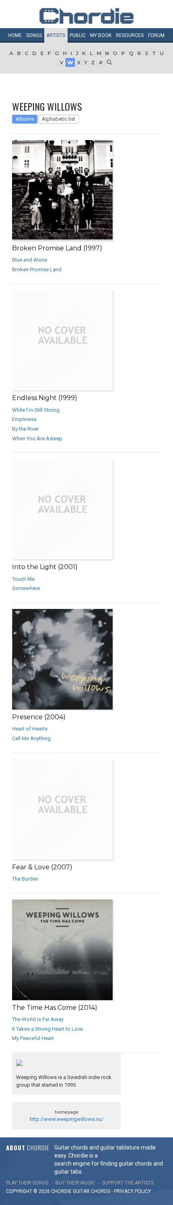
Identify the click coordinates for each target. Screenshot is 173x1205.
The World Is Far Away (38, 1019)
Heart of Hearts (29, 729)
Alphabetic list (58, 119)
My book (100, 35)
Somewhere (26, 588)
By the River (25, 429)
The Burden (25, 879)
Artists (55, 35)
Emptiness (24, 419)
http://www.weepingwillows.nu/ (66, 1119)
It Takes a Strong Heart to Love (47, 1029)
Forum (156, 35)
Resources (130, 35)
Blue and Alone (29, 260)
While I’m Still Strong (36, 410)
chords (100, 1191)
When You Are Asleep (37, 438)
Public (78, 35)
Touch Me (23, 579)
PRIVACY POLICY (132, 1191)
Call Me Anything (31, 738)
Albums (25, 119)
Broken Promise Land (37, 269)
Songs (34, 35)
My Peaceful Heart (33, 1038)
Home (15, 35)
